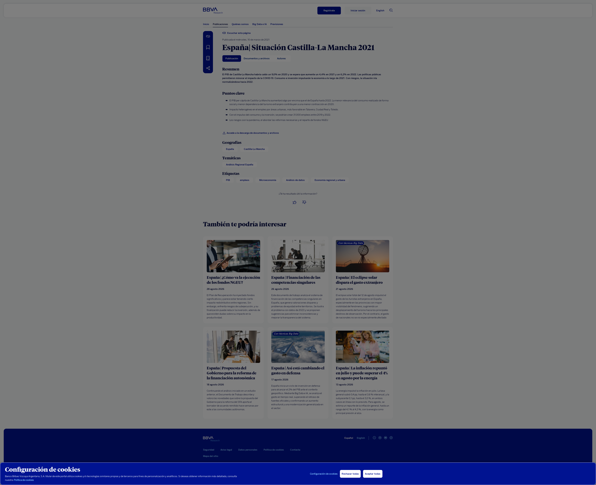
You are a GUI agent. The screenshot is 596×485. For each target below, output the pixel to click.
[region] (298, 473)
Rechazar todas (350, 473)
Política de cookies (24, 480)
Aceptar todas (373, 473)
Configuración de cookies (324, 473)
